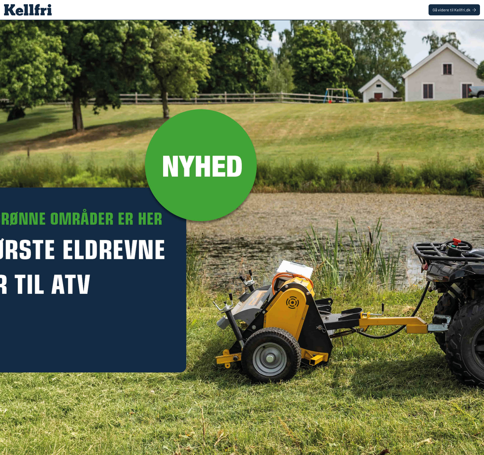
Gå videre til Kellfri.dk (451, 9)
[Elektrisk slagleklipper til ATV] (242, 237)
